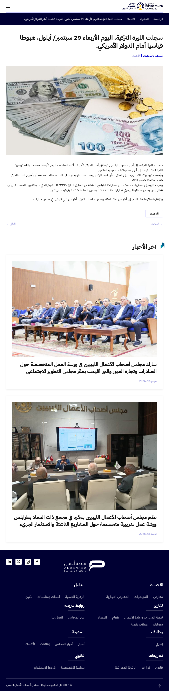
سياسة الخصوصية (72, 667)
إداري (159, 644)
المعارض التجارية (117, 596)
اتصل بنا (57, 617)
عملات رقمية (139, 624)
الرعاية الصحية (74, 596)
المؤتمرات (141, 596)
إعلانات (45, 644)
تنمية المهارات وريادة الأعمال (143, 617)
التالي (12, 224)
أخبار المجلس (64, 644)
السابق (155, 224)
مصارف (158, 624)
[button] (8, 6)
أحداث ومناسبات (49, 596)
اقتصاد (136, 56)
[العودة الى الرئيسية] (142, 6)
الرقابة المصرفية (125, 667)
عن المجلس (76, 617)
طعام (115, 617)
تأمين (29, 596)
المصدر (154, 213)
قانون (159, 667)
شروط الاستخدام (44, 667)
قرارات (146, 667)
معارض (158, 596)
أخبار (81, 644)
